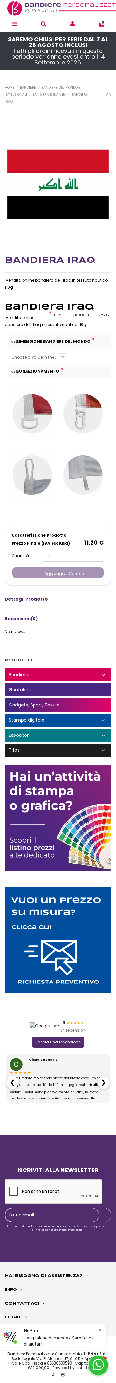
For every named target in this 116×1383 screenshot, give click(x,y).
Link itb (82, 1367)
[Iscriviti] (105, 1216)
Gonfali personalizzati (58, 689)
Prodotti (18, 660)
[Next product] (110, 95)
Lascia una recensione (58, 1042)
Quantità (20, 555)
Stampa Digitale (58, 720)
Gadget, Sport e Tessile (58, 705)
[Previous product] (107, 95)
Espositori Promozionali (58, 735)
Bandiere (58, 674)
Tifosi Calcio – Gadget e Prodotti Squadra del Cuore (58, 750)
